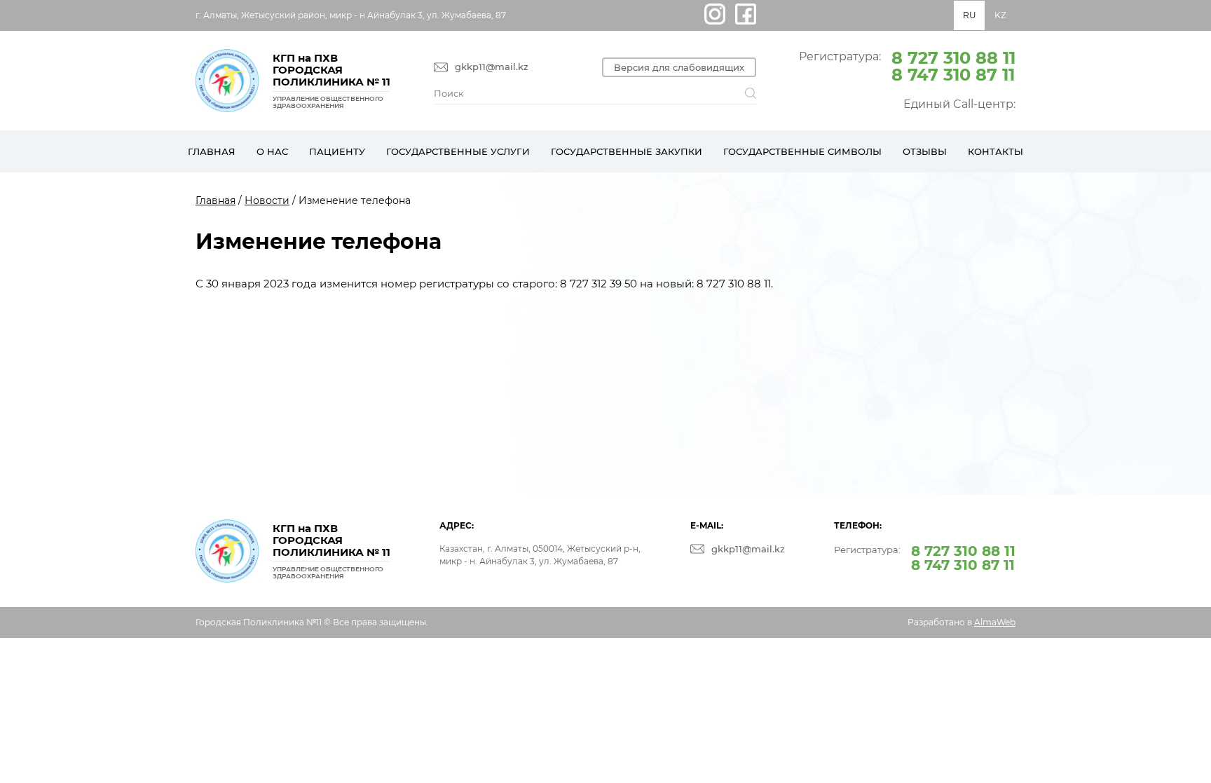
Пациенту (337, 151)
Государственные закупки (626, 151)
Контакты (995, 151)
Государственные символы (802, 151)
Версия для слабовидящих (679, 67)
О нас (272, 151)
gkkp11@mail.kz (491, 67)
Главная (211, 151)
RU (969, 15)
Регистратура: (907, 65)
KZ (1000, 15)
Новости (267, 200)
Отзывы (925, 151)
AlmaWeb (994, 622)
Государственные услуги (458, 151)
